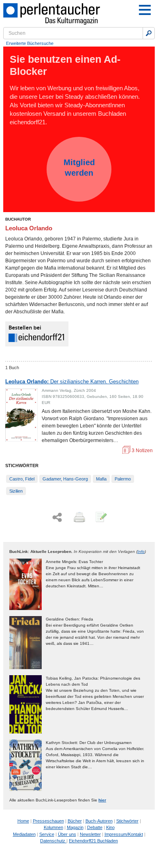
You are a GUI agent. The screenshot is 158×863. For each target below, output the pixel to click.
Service (46, 834)
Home (23, 820)
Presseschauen (48, 820)
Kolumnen (53, 827)
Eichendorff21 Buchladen (93, 840)
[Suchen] (149, 33)
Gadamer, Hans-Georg (65, 478)
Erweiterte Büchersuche (29, 43)
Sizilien (16, 491)
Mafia (101, 478)
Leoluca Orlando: (72, 381)
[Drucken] (79, 517)
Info (141, 551)
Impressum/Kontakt (124, 834)
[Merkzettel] (100, 517)
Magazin (75, 827)
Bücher (75, 820)
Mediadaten (24, 834)
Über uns (67, 834)
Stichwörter (127, 820)
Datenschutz (53, 840)
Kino (110, 827)
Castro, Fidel (21, 478)
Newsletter (90, 834)
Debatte (94, 827)
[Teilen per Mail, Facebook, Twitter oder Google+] (57, 517)
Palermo (123, 478)
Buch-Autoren (99, 820)
